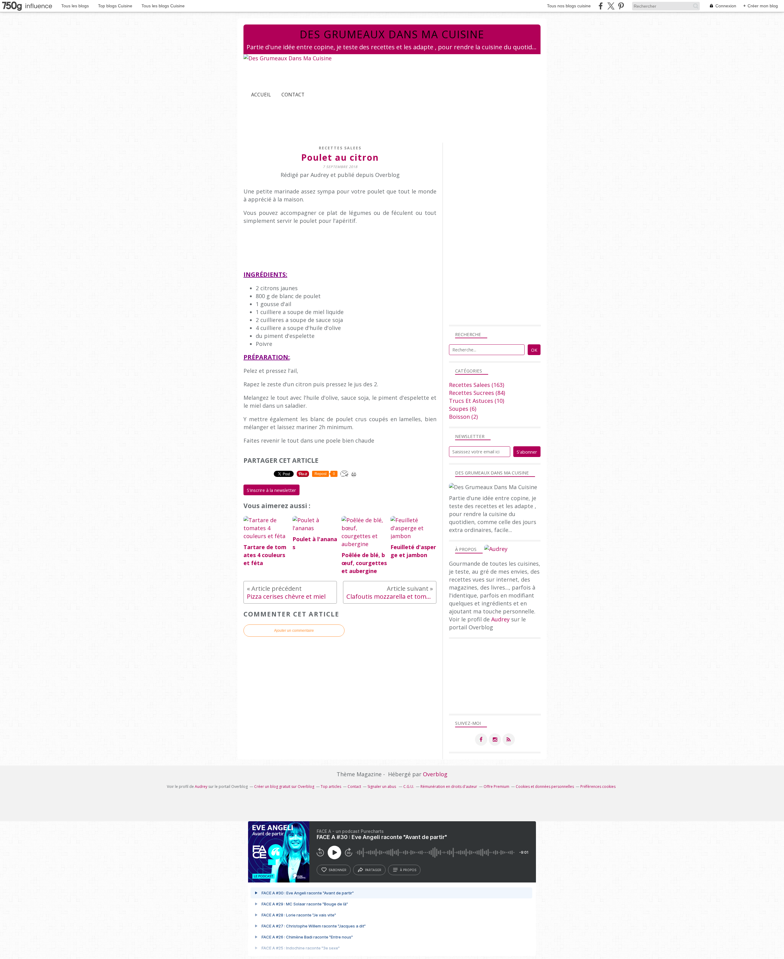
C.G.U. (408, 786)
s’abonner (337, 870)
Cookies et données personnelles (545, 786)
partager (373, 870)
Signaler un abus (382, 786)
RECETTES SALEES (340, 148)
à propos (408, 870)
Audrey (500, 619)
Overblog (435, 774)
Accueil (261, 94)
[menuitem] (261, 95)
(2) (463, 416)
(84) (477, 392)
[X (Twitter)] (611, 5)
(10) (476, 400)
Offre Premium (496, 786)
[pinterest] (621, 5)
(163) (476, 384)
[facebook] (601, 5)
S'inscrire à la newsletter (271, 490)
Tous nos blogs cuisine (569, 5)
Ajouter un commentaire (294, 630)
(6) (462, 408)
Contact (292, 94)
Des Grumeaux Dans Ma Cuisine (392, 34)
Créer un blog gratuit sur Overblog (284, 786)
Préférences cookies (598, 786)
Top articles (331, 786)
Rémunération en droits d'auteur (448, 786)
